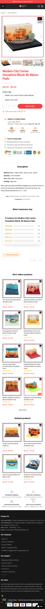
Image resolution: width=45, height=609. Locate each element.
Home (3, 13)
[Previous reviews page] (30, 260)
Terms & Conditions (7, 542)
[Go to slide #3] (28, 62)
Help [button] (41, 606)
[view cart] (42, 6)
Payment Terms (6, 563)
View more (23, 410)
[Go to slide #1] (6, 62)
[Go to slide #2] (17, 62)
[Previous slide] (4, 36)
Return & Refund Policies (9, 566)
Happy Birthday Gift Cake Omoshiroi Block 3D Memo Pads (32, 366)
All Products (12, 13)
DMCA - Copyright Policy (9, 547)
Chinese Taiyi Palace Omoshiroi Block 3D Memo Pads (11, 366)
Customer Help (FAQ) (8, 572)
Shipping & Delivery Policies (10, 560)
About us (4, 539)
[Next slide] (41, 36)
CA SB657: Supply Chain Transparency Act (15, 550)
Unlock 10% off (4, 600)
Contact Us (5, 569)
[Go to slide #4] (38, 62)
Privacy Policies (6, 545)
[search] (38, 6)
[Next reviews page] (40, 260)
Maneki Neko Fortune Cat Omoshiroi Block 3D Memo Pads (32, 333)
